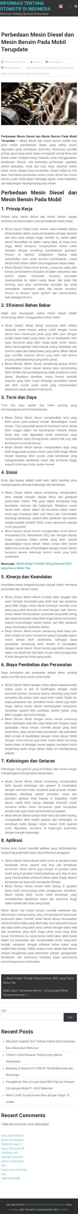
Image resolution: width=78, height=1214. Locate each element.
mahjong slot (9, 1152)
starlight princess (12, 1157)
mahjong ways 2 (11, 1144)
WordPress (63, 1209)
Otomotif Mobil (12, 68)
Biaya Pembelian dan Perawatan (41, 68)
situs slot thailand (12, 1135)
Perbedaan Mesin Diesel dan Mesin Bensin (29, 73)
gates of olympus (12, 1140)
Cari (3, 1010)
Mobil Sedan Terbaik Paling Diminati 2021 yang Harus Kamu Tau (38, 980)
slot (3, 1165)
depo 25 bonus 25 (12, 1148)
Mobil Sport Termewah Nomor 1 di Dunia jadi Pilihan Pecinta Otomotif (35, 993)
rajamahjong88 (10, 1178)
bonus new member (14, 1169)
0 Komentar (55, 62)
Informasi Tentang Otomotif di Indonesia (45, 1204)
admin (36, 62)
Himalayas (14, 1209)
